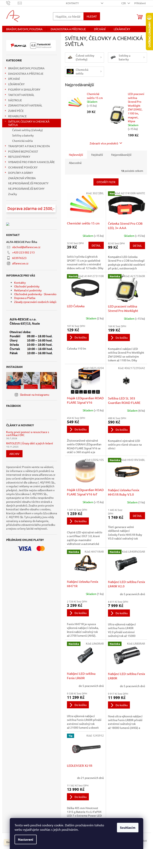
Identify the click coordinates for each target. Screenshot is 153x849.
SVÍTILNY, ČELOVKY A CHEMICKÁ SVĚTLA (28, 123)
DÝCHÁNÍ (14, 78)
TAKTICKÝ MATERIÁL (21, 95)
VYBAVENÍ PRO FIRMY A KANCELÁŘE (31, 162)
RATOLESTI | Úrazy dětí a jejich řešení (29, 443)
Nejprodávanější (121, 154)
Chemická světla (22, 140)
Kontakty (72, 3)
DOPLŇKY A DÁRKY (20, 172)
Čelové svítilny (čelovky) (27, 130)
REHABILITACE (17, 116)
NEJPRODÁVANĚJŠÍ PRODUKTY (28, 183)
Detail (96, 245)
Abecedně (75, 162)
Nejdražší (97, 154)
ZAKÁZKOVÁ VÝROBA (22, 178)
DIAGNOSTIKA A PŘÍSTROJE (25, 73)
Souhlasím (127, 827)
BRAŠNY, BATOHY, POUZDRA (26, 68)
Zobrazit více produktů (104, 143)
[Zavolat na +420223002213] (12, 2)
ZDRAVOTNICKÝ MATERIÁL (25, 105)
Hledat (92, 16)
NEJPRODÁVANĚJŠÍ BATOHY (26, 188)
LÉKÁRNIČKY (16, 84)
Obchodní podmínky (26, 286)
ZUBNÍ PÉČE (16, 110)
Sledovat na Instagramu (34, 394)
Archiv (14, 453)
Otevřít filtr (106, 182)
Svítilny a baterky (23, 135)
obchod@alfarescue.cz (26, 247)
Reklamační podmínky (28, 290)
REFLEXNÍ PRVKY (19, 156)
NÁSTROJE (15, 100)
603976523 (19, 258)
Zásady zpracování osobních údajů (35, 302)
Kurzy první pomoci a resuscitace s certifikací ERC (27, 433)
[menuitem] (24, 29)
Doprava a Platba (24, 298)
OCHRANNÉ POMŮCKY (22, 167)
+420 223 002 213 (23, 252)
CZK (124, 3)
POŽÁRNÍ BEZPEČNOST (23, 151)
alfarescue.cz (20, 263)
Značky (12, 194)
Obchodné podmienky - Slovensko (35, 294)
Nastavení (25, 839)
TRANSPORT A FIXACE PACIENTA (29, 146)
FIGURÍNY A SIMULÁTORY (24, 89)
